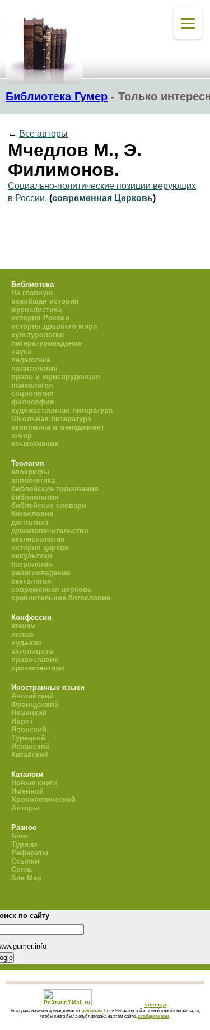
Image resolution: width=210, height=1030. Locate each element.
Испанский (30, 746)
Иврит (22, 721)
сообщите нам (153, 1016)
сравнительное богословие (60, 598)
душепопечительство (49, 530)
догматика (29, 522)
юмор (21, 435)
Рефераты (29, 853)
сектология (31, 581)
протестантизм (37, 668)
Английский (32, 696)
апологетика (33, 480)
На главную (32, 292)
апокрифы (30, 472)
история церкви (40, 547)
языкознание (34, 444)
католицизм (32, 651)
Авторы (25, 808)
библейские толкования (55, 488)
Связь (22, 869)
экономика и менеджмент (57, 427)
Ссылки (25, 861)
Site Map (26, 878)
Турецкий (28, 738)
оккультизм (32, 556)
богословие (32, 514)
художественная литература (62, 410)
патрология (32, 564)
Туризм (24, 844)
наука (21, 351)
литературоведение (46, 343)
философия (32, 402)
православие (34, 659)
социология (32, 393)
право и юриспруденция (55, 376)
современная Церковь (102, 198)
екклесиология (38, 539)
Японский (28, 729)
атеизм (23, 626)
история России (40, 318)
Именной (27, 791)
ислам (22, 634)
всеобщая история (45, 301)
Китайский (30, 755)
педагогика (30, 360)
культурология (37, 334)
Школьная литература (51, 418)
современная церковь (51, 589)
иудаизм (26, 642)
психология (32, 385)
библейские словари (48, 505)
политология (34, 368)
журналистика (36, 309)
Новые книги (34, 783)
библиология (35, 497)
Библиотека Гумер (57, 96)
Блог (19, 836)
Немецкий (29, 713)
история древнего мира (54, 326)
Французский (35, 704)
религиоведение (40, 572)
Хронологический (43, 799)
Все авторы (43, 133)
